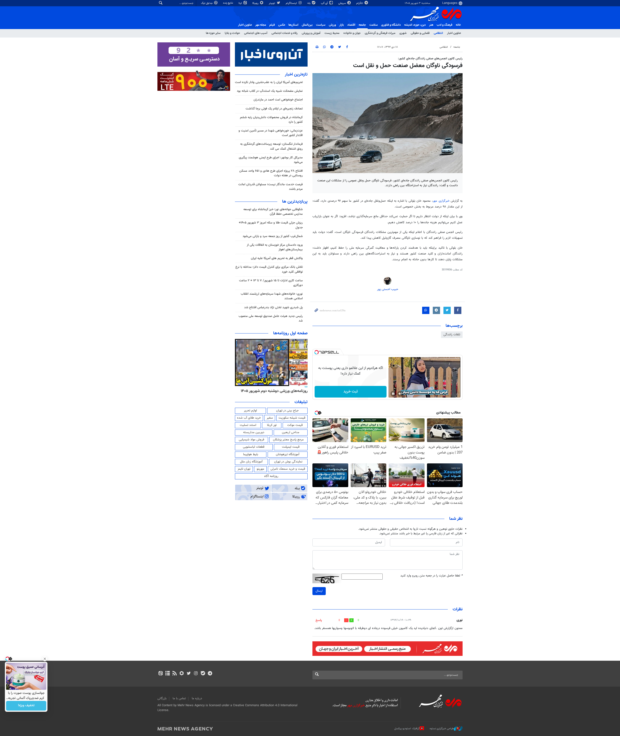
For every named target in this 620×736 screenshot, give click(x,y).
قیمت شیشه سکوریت (292, 417)
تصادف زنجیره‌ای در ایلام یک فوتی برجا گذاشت (274, 108)
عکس (281, 25)
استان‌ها (293, 25)
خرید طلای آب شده (249, 417)
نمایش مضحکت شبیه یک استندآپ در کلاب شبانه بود (270, 91)
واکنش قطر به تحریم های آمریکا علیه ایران (277, 258)
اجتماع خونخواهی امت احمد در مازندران (278, 99)
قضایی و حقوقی (420, 33)
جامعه (362, 25)
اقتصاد (351, 25)
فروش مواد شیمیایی (251, 439)
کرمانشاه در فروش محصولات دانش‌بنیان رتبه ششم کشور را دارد (271, 119)
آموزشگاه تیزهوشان (287, 454)
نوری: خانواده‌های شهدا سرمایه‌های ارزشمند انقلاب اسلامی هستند (272, 296)
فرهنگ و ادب (444, 25)
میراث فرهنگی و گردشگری (380, 33)
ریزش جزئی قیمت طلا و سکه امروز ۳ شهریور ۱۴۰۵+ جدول (271, 225)
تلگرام (360, 3)
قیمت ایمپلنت (291, 447)
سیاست (321, 25)
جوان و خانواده (352, 33)
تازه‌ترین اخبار (296, 74)
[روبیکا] (182, 673)
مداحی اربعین (290, 432)
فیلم (272, 25)
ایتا (241, 3)
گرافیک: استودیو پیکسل (407, 729)
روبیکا (255, 3)
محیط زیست (332, 33)
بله (309, 3)
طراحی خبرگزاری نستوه (442, 729)
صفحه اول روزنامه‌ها (290, 333)
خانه (458, 25)
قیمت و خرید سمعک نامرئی (288, 469)
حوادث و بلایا (232, 33)
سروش (342, 3)
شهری (403, 33)
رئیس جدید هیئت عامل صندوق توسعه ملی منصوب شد (271, 318)
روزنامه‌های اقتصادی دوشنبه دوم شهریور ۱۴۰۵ (273, 391)
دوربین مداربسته (253, 432)
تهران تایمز (244, 469)
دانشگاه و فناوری (391, 25)
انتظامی (438, 33)
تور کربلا (272, 425)
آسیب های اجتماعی (255, 33)
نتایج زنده (228, 3)
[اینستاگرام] (196, 673)
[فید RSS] (174, 673)
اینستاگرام (292, 3)
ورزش (332, 25)
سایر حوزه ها (213, 33)
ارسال (319, 591)
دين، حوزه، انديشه (415, 25)
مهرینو (260, 469)
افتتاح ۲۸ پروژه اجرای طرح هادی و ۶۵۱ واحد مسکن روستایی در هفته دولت (271, 173)
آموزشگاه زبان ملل (251, 461)
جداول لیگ (207, 3)
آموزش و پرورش (311, 33)
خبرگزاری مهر (441, 201)
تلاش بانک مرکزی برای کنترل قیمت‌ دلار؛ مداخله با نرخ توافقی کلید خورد (269, 269)
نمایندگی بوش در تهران (288, 461)
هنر (431, 25)
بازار (341, 25)
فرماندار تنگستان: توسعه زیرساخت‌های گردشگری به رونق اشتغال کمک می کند (271, 146)
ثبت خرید (350, 392)
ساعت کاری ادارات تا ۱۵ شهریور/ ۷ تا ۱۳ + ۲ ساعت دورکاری (271, 283)
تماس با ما (179, 698)
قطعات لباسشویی (253, 447)
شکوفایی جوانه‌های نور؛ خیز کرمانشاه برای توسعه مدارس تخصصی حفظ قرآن (273, 211)
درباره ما (197, 698)
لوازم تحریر (250, 410)
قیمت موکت (295, 425)
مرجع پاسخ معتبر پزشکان (288, 439)
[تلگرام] (210, 673)
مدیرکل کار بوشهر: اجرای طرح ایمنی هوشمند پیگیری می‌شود (271, 160)
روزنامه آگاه (271, 476)
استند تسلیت (248, 425)
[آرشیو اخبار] (167, 673)
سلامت (373, 25)
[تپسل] (316, 352)
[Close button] (44, 658)
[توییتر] (189, 673)
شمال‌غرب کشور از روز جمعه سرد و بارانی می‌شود (273, 236)
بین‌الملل (307, 25)
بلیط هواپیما (250, 454)
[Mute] (400, 394)
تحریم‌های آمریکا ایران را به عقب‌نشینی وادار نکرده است (269, 82)
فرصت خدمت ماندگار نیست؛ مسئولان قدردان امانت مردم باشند (270, 187)
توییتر (272, 3)
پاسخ (319, 620)
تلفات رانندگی (451, 334)
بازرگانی (162, 698)
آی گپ (325, 3)
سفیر (270, 417)
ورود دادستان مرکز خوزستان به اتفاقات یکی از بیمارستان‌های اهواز (275, 247)
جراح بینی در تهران (287, 410)
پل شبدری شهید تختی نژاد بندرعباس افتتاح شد (273, 307)
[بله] (203, 673)
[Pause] (393, 394)
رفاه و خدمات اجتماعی (284, 33)
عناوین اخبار (454, 33)
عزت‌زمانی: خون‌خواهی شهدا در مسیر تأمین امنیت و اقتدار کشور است (271, 133)
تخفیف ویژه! (26, 705)
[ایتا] (160, 673)
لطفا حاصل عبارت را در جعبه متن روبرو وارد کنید (431, 576)
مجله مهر (260, 25)
